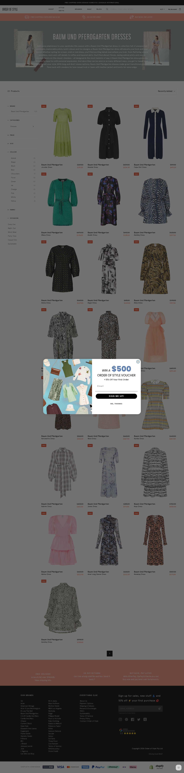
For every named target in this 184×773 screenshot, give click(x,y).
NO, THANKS (116, 404)
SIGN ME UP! (116, 396)
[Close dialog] (138, 361)
